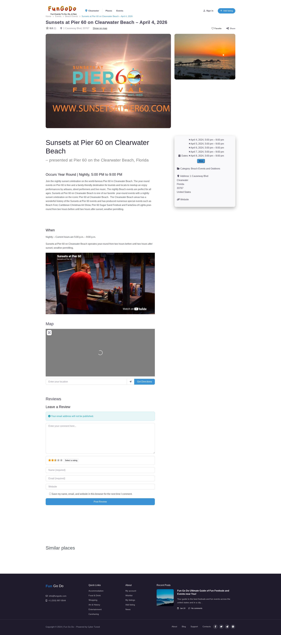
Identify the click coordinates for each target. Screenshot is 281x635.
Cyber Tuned (94, 627)
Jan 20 (182, 608)
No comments (196, 608)
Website (184, 199)
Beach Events (198, 168)
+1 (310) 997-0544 (57, 600)
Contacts (207, 626)
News (128, 609)
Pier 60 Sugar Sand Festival (106, 205)
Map (50, 324)
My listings (130, 600)
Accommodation (96, 591)
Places (109, 11)
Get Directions (144, 381)
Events (119, 11)
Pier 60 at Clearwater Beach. (94, 197)
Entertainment (95, 609)
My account (130, 591)
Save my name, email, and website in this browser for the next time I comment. (92, 494)
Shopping (93, 600)
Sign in (209, 11)
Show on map (100, 28)
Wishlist (128, 595)
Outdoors (215, 168)
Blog (184, 626)
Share (232, 28)
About (174, 626)
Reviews (53, 399)
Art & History (94, 605)
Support (194, 626)
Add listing (228, 11)
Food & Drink (95, 595)
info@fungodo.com (57, 596)
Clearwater (93, 11)
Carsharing (94, 614)
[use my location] (130, 382)
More (201, 161)
